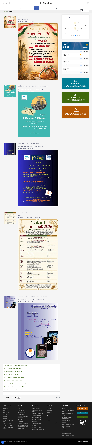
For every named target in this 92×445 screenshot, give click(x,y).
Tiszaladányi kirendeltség (8, 425)
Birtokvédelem (20, 421)
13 (75, 25)
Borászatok (49, 418)
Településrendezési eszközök (68, 424)
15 (81, 25)
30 (85, 31)
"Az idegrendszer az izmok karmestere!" (13, 380)
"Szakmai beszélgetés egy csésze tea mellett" (14, 386)
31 (65, 33)
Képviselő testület (6, 412)
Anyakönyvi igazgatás (22, 412)
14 (78, 25)
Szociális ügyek (21, 414)
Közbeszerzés (65, 422)
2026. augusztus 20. (23, 17)
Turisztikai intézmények (37, 427)
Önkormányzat (15, 8)
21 (78, 28)
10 (15, 397)
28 (78, 31)
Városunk (5, 8)
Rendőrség (34, 421)
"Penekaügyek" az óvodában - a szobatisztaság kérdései (16, 383)
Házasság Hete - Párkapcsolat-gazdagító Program (15, 389)
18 (68, 28)
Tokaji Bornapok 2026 (24, 213)
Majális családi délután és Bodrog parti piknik (13, 371)
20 (75, 28)
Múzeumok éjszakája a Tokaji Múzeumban (29, 143)
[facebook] (3, 3)
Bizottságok (5, 418)
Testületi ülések (6, 414)
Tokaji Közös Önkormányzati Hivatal (8, 421)
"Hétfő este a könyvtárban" (10, 393)
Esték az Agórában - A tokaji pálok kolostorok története (33, 86)
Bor (52, 8)
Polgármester (5, 408)
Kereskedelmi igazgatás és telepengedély (23, 417)
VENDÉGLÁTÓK (75, 97)
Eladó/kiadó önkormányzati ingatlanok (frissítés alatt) (23, 426)
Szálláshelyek (49, 408)
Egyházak (34, 425)
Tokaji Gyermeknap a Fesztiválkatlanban (13, 368)
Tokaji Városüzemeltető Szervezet (37, 411)
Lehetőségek (49, 412)
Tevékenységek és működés (67, 413)
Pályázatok (57, 8)
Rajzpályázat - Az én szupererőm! (11, 374)
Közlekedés (64, 429)
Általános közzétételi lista (67, 408)
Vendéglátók (49, 410)
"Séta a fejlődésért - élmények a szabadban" (14, 377)
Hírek (9, 8)
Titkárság (19, 408)
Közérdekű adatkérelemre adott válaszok (68, 411)
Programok (36, 8)
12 (71, 25)
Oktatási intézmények (36, 415)
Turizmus (48, 8)
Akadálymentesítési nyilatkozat (68, 435)
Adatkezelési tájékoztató (66, 433)
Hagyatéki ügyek (21, 428)
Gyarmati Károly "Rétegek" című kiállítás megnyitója (32, 296)
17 (65, 28)
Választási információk (7, 11)
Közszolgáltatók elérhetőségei (38, 429)
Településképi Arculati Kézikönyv (66, 427)
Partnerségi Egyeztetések (67, 420)
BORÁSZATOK (75, 83)
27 (75, 31)
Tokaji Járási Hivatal (36, 408)
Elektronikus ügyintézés (22, 410)
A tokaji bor (49, 420)
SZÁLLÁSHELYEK (75, 111)
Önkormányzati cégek (36, 423)
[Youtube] (6, 3)
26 (71, 31)
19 (71, 28)
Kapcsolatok (63, 8)
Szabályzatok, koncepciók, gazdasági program (67, 418)
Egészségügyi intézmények (37, 413)
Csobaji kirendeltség (7, 423)
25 (68, 31)
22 (81, 28)
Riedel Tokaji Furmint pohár (52, 422)
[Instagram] (8, 3)
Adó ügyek (20, 419)
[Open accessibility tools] (2, 442)
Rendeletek (5, 416)
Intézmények (42, 8)
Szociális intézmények (36, 419)
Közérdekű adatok (29, 8)
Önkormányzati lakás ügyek (23, 423)
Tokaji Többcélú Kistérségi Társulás (8, 428)
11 (68, 25)
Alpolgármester (6, 410)
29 (81, 31)
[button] (71, 35)
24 (65, 31)
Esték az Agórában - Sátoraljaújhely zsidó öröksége (15, 365)
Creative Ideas (85, 441)
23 (85, 28)
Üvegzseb (64, 415)
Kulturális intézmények (36, 417)
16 (85, 25)
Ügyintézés (22, 8)
